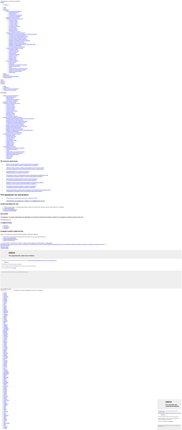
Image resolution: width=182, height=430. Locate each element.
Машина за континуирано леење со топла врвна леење (22, 44)
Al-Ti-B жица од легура (14, 31)
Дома (4, 7)
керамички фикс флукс (14, 66)
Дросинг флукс (12, 13)
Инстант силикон (13, 29)
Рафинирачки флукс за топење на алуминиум (17, 172)
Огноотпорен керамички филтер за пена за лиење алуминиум (21, 180)
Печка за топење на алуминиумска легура (53, 244)
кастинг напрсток (13, 52)
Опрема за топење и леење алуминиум (15, 32)
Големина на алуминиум (94, 244)
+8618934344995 (5, 248)
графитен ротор (13, 59)
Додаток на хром (13, 21)
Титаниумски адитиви (14, 26)
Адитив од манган (13, 22)
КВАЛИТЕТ (6, 75)
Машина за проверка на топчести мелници (19, 40)
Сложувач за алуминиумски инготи (17, 35)
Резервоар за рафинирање (15, 45)
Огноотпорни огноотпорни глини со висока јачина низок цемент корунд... (24, 191)
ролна (10, 67)
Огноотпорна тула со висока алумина (18, 68)
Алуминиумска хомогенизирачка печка (18, 36)
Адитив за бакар (13, 23)
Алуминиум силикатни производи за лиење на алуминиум (20, 187)
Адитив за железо (13, 25)
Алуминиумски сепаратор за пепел (17, 38)
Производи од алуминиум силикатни (18, 64)
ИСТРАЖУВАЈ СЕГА (6, 219)
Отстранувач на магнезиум (15, 15)
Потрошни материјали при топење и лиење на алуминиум (15, 244)
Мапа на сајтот (41, 243)
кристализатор (12, 53)
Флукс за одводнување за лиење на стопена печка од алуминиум (22, 165)
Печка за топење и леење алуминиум (18, 39)
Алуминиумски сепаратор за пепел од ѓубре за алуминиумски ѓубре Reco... (24, 176)
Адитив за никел (13, 20)
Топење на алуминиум (82, 244)
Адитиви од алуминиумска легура (14, 18)
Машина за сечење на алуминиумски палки (16, 121)
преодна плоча (12, 58)
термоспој (11, 63)
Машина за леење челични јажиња (17, 43)
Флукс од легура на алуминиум (13, 11)
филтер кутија (12, 57)
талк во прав (12, 72)
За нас (4, 8)
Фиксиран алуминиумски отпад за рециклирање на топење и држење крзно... (25, 169)
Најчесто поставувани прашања (11, 76)
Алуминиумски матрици (70, 244)
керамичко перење (13, 49)
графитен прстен (13, 55)
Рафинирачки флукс (14, 12)
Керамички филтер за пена (12, 17)
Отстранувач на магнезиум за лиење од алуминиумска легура (25, 201)
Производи (6, 9)
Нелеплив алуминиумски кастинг (17, 69)
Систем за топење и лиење (36, 244)
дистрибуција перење (14, 54)
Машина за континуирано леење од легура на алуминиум (23, 34)
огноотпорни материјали (12, 60)
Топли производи (32, 243)
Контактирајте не (7, 77)
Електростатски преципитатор (16, 41)
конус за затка (12, 62)
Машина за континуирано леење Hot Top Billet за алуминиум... (21, 183)
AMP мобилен (48, 243)
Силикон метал (12, 27)
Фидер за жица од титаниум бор (17, 46)
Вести (4, 73)
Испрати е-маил (4, 246)
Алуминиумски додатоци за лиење (14, 48)
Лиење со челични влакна (15, 71)
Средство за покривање (15, 16)
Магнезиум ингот (13, 30)
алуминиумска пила (14, 50)
